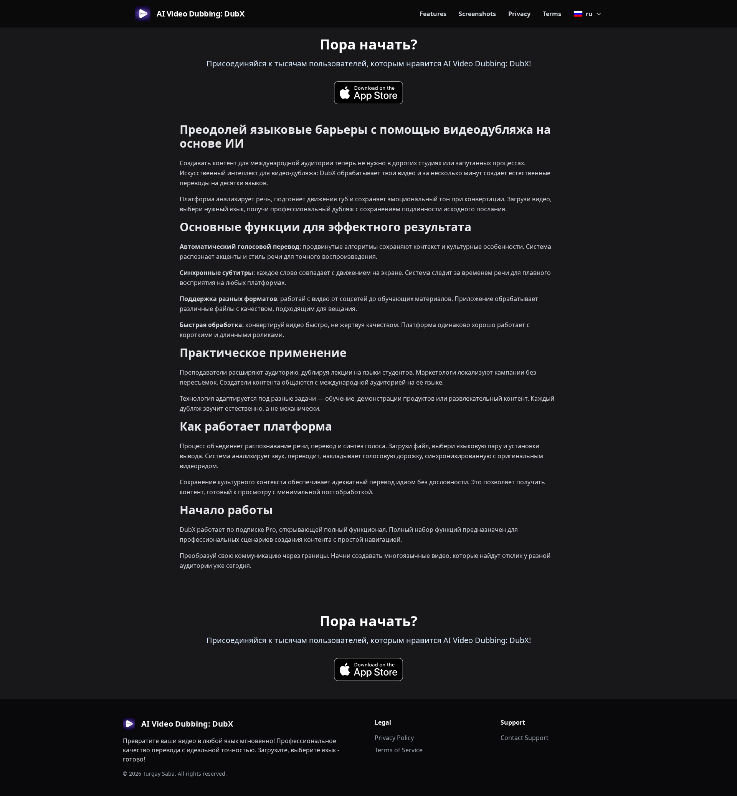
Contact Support (525, 738)
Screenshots (477, 14)
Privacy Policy (394, 738)
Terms (552, 14)
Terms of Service (399, 750)
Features (433, 14)
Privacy (519, 14)
